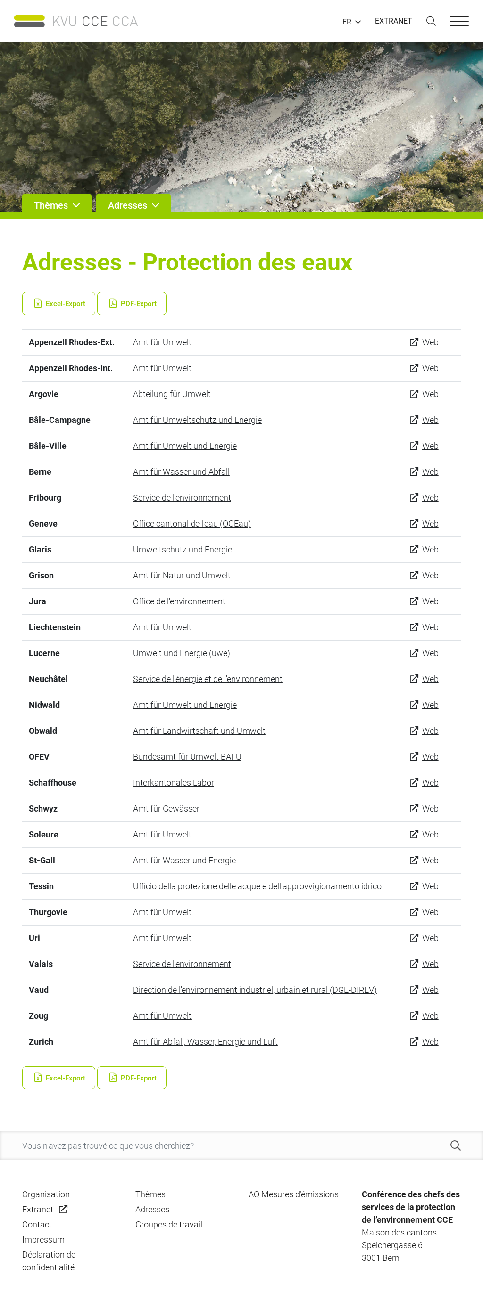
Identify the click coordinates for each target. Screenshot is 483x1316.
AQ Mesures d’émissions (294, 1194)
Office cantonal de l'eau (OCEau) (192, 523)
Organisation (46, 1194)
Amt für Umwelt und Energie (185, 446)
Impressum (43, 1239)
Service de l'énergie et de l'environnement (208, 679)
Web (430, 342)
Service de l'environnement (182, 498)
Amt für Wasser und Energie (184, 860)
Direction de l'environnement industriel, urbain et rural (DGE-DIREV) (255, 990)
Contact (37, 1224)
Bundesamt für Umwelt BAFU (187, 757)
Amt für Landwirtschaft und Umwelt (199, 731)
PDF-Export (138, 304)
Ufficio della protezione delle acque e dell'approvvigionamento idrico (257, 886)
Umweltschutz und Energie (182, 549)
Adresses (152, 1209)
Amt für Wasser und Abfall (181, 472)
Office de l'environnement (179, 601)
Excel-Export (64, 304)
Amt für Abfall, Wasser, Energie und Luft (205, 1042)
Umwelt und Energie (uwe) (181, 653)
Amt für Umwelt (162, 342)
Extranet (37, 1209)
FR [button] (346, 22)
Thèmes (150, 1194)
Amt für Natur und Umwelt (182, 575)
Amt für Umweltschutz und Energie (197, 420)
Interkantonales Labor (173, 783)
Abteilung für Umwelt (172, 394)
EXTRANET (393, 20)
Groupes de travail (168, 1224)
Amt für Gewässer (166, 808)
